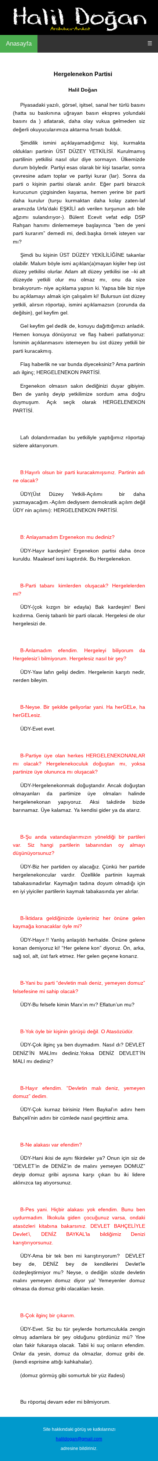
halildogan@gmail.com (79, 1439)
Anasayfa (19, 43)
